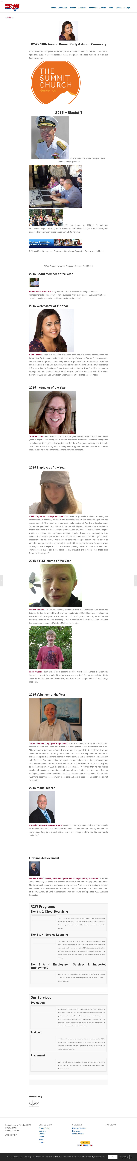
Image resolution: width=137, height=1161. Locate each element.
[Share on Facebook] (30, 1103)
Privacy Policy (44, 1128)
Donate (41, 1137)
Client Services (78, 1134)
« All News (9, 18)
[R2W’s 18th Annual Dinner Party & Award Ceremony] (68, 31)
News (41, 1139)
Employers (76, 1131)
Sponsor (42, 1134)
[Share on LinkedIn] (37, 1103)
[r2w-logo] (12, 7)
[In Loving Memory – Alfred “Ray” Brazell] (135, 580)
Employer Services (79, 1128)
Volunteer (42, 1131)
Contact (42, 1142)
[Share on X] (34, 1103)
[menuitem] (53, 7)
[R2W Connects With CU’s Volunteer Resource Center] (1, 580)
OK (112, 1157)
